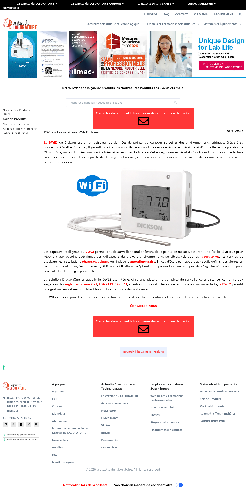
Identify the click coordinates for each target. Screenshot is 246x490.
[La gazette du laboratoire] (20, 23)
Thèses (155, 415)
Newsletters (11, 8)
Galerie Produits (15, 119)
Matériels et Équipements (220, 24)
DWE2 (89, 252)
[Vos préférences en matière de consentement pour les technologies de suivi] (3, 367)
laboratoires (209, 256)
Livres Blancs (109, 418)
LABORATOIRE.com (200, 3)
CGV (54, 455)
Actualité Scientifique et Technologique (113, 24)
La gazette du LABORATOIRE (35, 3)
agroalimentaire (142, 261)
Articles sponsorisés (114, 403)
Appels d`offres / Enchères (20, 129)
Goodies (57, 447)
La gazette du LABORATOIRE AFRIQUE (96, 3)
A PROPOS (150, 14)
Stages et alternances (164, 422)
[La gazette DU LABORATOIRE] (14, 385)
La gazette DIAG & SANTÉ (154, 3)
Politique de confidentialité (21, 434)
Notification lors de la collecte (85, 485)
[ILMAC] (83, 54)
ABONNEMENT (223, 14)
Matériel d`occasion (16, 124)
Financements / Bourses (166, 430)
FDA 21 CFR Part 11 (113, 284)
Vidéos (105, 425)
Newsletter (108, 410)
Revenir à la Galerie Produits (143, 352)
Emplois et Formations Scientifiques (171, 24)
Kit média (58, 413)
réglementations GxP (81, 284)
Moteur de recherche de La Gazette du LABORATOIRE (70, 430)
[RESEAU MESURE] (123, 54)
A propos (58, 391)
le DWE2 (225, 284)
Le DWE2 (50, 142)
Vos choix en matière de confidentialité (143, 485)
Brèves (105, 433)
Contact (57, 406)
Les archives (109, 447)
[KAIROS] (52, 54)
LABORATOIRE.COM (15, 133)
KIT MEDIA (201, 14)
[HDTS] (22, 54)
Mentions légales (63, 462)
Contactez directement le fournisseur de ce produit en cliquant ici (143, 113)
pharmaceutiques (95, 261)
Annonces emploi (162, 407)
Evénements (109, 440)
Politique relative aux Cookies (22, 439)
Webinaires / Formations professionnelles (166, 398)
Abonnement (61, 421)
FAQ (166, 14)
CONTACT (181, 14)
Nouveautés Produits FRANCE (16, 112)
